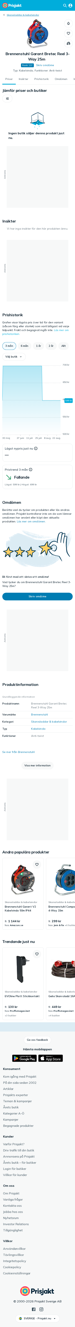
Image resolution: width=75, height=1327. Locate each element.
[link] (23, 894)
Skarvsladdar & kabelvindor (23, 14)
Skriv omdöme (45, 65)
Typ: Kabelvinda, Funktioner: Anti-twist (37, 70)
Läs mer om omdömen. (31, 521)
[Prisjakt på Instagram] (41, 1309)
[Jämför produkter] (68, 43)
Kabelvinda (38, 728)
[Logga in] (70, 5)
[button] (68, 23)
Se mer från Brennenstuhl (18, 752)
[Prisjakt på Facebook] (33, 1309)
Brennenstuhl (39, 714)
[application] (37, 402)
